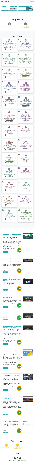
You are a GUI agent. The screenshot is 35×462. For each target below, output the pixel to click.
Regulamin (19, 460)
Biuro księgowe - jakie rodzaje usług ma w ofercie (9, 89)
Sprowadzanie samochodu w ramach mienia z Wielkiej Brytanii (25, 103)
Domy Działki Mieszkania (9, 143)
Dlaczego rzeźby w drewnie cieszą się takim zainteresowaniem (26, 144)
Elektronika (9, 198)
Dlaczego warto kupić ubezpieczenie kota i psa (9, 159)
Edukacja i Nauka (26, 212)
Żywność (9, 71)
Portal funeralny (26, 200)
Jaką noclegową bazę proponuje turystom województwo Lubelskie (25, 46)
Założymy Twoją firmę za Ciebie (26, 172)
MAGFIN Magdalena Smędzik (10, 103)
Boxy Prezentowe (10, 172)
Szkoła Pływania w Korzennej (26, 74)
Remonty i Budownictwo (26, 185)
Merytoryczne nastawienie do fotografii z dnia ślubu (10, 132)
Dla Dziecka (9, 41)
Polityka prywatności (12, 460)
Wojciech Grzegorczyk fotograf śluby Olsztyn (9, 131)
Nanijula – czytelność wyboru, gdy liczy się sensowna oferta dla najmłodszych (9, 44)
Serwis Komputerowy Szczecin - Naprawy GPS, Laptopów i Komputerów (9, 119)
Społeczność (25, 198)
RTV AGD (9, 113)
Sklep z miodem (9, 74)
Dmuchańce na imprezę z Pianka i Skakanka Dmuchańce (26, 201)
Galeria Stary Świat (26, 147)
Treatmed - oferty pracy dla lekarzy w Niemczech (10, 102)
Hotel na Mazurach (26, 43)
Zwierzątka (9, 157)
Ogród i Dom (9, 184)
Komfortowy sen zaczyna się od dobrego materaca (9, 187)
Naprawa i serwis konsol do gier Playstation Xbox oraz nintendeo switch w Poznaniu (9, 217)
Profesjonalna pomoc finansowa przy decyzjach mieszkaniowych (9, 145)
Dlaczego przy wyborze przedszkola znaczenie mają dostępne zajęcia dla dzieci (26, 217)
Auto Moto (26, 99)
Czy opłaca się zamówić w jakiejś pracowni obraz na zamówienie (26, 146)
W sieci (9, 56)
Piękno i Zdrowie (26, 113)
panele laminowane (6, 447)
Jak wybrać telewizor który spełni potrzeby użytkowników (9, 117)
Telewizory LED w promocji (9, 202)
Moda (25, 157)
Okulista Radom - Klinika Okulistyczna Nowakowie (25, 116)
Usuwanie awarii (10, 102)
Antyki (26, 142)
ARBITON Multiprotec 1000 (9, 26)
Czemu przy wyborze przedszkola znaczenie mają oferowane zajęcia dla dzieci (25, 215)
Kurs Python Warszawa (26, 218)
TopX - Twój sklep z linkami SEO (10, 421)
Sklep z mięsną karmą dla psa (10, 160)
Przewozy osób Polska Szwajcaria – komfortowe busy (26, 44)
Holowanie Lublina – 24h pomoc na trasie (26, 105)
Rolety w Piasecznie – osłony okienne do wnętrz (9, 188)
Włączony (4, 1)
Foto (9, 128)
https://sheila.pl (26, 160)
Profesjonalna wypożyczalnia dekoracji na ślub (26, 159)
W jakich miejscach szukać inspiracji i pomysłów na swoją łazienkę (26, 188)
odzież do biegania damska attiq (26, 73)
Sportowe (26, 71)
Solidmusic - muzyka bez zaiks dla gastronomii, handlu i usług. (26, 132)
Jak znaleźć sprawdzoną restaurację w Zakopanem (9, 75)
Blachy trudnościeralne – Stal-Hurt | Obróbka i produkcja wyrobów (26, 59)
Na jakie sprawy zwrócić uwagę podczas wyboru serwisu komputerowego (9, 201)
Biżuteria (9, 170)
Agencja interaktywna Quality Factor (9, 62)
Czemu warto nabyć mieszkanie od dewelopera (10, 147)
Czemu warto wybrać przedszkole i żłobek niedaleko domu (10, 46)
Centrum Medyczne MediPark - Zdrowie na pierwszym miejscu (26, 117)
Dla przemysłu (26, 56)
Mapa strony (23, 460)
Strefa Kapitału (26, 173)
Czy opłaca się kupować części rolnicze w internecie (26, 87)
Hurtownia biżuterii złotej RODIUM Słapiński (10, 173)
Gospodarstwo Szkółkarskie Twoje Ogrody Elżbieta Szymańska (26, 89)
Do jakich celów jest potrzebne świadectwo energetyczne (26, 60)
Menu (32, 1)
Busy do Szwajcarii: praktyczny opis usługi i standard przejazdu (26, 102)
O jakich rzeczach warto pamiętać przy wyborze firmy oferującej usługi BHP (26, 62)
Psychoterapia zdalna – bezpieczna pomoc (26, 119)
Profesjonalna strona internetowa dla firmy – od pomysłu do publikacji (9, 59)
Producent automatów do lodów (9, 73)
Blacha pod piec (9, 185)
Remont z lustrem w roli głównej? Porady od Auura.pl (9, 215)
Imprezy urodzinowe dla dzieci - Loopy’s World (9, 47)
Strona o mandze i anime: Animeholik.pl (26, 131)
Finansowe (9, 84)
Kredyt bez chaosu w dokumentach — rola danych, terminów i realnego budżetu (9, 87)
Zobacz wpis (5, 251)
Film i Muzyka (26, 128)
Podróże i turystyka (25, 41)
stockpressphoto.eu (9, 133)
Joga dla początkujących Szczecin (26, 75)
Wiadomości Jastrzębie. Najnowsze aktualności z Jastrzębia (10, 60)
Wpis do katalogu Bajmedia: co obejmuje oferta (9, 116)
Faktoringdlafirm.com (26, 173)
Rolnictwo (26, 84)
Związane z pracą (9, 99)
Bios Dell (9, 203)
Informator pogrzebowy (26, 202)
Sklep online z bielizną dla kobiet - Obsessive (26, 161)
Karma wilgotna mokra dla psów (9, 161)
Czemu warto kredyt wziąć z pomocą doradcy (9, 90)
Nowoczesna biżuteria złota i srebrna (10, 175)
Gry (9, 212)
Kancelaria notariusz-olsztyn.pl (9, 148)
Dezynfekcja (26, 87)
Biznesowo (26, 170)
